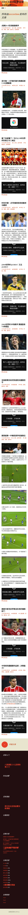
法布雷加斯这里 (11, 703)
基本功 (12, 29)
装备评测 (5, 885)
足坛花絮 (5, 887)
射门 (9, 615)
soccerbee (14, 14)
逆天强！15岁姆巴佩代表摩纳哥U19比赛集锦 (14, 82)
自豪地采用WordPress (14, 911)
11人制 (14, 142)
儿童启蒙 (22, 613)
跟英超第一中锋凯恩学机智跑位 (14, 435)
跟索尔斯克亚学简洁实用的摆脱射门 (14, 610)
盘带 (8, 209)
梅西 (5, 209)
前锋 (8, 29)
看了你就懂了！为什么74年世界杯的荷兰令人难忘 (14, 139)
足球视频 (17, 29)
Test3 (4, 902)
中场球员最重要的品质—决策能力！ (14, 666)
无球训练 (5, 877)
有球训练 (15, 269)
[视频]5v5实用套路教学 (10, 25)
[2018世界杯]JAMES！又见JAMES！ (12, 265)
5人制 (14, 28)
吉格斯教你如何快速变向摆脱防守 (14, 381)
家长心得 (15, 85)
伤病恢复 (5, 870)
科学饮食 (5, 882)
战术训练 (19, 28)
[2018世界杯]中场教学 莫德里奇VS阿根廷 (13, 325)
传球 (24, 670)
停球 (5, 29)
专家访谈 (5, 868)
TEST (4, 897)
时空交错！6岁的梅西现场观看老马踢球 (14, 204)
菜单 (3, 8)
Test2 (4, 900)
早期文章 (10, 744)
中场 (21, 207)
